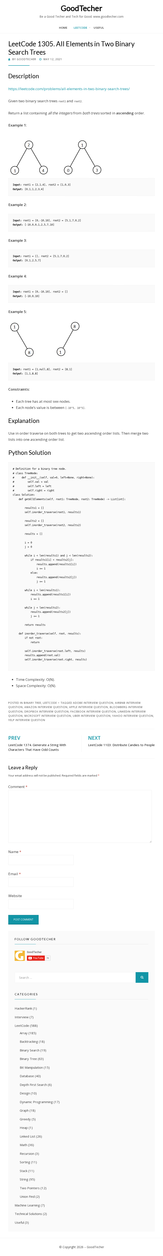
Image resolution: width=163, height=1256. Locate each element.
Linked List (27, 1136)
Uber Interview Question (92, 716)
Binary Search (29, 1050)
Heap (24, 1127)
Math (23, 1145)
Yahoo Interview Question (132, 716)
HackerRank (23, 1008)
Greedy (25, 1119)
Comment (17, 786)
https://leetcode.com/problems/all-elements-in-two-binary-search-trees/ (69, 88)
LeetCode (80, 28)
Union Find (27, 1196)
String (24, 1179)
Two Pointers (30, 1188)
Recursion (27, 1153)
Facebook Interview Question (93, 711)
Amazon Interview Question (45, 707)
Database (27, 1076)
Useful (99, 28)
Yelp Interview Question (26, 720)
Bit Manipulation (31, 1067)
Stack (23, 1171)
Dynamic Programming (36, 1102)
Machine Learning (27, 1205)
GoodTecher (81, 8)
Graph (24, 1110)
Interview (22, 1017)
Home (63, 28)
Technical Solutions (28, 1214)
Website (15, 895)
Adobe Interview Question (93, 703)
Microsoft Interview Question (47, 716)
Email (14, 873)
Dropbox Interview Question (46, 711)
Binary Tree (32, 703)
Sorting (25, 1162)
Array (24, 1033)
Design (25, 1093)
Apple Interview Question (88, 707)
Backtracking (29, 1041)
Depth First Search (33, 1084)
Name (14, 851)
